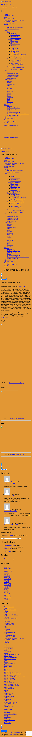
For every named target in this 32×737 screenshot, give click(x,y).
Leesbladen (13, 33)
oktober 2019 (7, 579)
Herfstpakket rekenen (12, 73)
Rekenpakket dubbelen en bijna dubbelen (18, 114)
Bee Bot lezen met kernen (17, 67)
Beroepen (9, 88)
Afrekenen (6, 608)
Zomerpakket (14, 47)
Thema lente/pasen (15, 44)
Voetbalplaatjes (8, 548)
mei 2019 (6, 582)
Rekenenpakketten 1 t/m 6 (14, 115)
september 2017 (8, 598)
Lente (8, 85)
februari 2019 (7, 583)
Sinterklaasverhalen (16, 38)
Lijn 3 (5, 17)
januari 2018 (7, 594)
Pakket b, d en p (15, 52)
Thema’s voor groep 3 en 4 (14, 39)
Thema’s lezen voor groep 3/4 (11, 702)
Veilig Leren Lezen (9, 15)
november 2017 (8, 595)
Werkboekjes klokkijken (13, 108)
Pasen (8, 87)
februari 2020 (7, 577)
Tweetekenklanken (15, 51)
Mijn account (7, 116)
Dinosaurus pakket (15, 48)
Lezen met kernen (15, 35)
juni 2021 (6, 567)
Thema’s (6, 700)
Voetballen (10, 91)
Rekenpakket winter (16, 61)
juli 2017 (6, 599)
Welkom (6, 14)
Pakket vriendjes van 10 (13, 112)
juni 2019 (6, 580)
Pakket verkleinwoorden (17, 57)
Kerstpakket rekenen (12, 76)
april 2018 (6, 591)
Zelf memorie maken (9, 545)
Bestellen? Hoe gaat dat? (10, 121)
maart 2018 (7, 592)
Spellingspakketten (9, 688)
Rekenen (6, 105)
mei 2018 (6, 589)
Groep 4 (6, 70)
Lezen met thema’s (15, 36)
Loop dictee (7, 550)
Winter (9, 82)
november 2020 (8, 570)
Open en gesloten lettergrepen (18, 54)
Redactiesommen (11, 78)
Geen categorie (8, 560)
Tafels (8, 72)
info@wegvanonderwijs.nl (11, 125)
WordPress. (4, 735)
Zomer (9, 94)
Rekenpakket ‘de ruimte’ (17, 64)
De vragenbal (7, 551)
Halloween (10, 102)
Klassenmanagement (9, 21)
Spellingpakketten (11, 50)
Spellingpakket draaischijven (18, 55)
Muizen (9, 93)
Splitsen (9, 111)
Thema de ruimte (11, 84)
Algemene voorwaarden (10, 118)
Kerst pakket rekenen (16, 60)
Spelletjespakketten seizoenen (15, 27)
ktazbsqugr (14, 481)
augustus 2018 (7, 586)
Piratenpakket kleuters (13, 29)
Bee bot (6, 24)
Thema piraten (14, 41)
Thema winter (14, 42)
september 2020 (8, 571)
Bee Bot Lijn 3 (22, 286)
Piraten (9, 96)
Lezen (8, 32)
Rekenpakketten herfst (16, 63)
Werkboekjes (10, 106)
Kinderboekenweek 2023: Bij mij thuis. (14, 20)
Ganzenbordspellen (9, 23)
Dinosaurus (10, 90)
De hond (9, 81)
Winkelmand (7, 717)
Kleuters (6, 26)
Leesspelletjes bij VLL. (7, 317)
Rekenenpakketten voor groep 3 (15, 58)
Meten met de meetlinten (10, 547)
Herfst (8, 99)
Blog (5, 558)
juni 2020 (6, 574)
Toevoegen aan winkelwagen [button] (16, 383)
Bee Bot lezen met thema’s (17, 69)
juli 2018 (6, 588)
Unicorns (9, 103)
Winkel (6, 122)
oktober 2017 (7, 597)
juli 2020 (6, 573)
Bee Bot (9, 66)
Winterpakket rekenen (13, 75)
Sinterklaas (10, 97)
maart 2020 (7, 576)
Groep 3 (6, 30)
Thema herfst (14, 45)
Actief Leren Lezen (9, 18)
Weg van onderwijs (6, 4)
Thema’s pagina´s (8, 79)
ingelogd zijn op (9, 535)
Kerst (8, 100)
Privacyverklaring (8, 119)
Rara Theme (13, 734)
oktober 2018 (7, 585)
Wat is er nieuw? (8, 709)
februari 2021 (7, 568)
